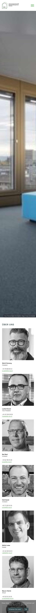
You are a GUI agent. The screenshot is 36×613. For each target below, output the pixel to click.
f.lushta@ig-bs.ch (7, 416)
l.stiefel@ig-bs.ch (7, 553)
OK (26, 609)
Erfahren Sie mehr (15, 609)
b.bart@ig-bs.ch (7, 462)
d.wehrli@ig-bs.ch (7, 371)
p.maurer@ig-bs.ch (7, 598)
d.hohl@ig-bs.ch (7, 507)
